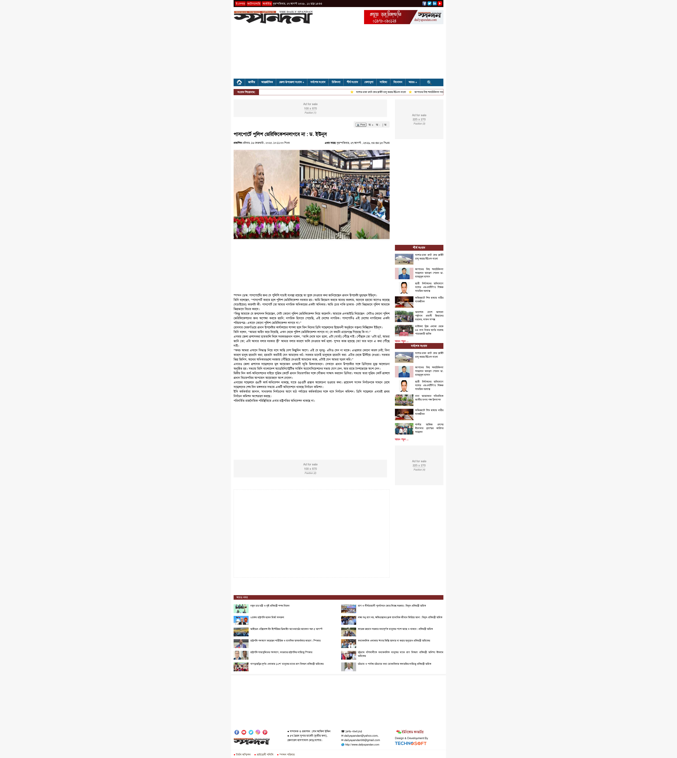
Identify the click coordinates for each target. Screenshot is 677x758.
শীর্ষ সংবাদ (352, 82)
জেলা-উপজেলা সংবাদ (290, 82)
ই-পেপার (240, 3)
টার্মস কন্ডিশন (242, 754)
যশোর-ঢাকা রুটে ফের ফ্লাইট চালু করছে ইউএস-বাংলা (362, 92)
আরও (412, 82)
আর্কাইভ (267, 3)
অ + (371, 125)
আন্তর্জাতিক (267, 82)
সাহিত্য (383, 82)
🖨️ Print (361, 124)
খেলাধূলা (368, 82)
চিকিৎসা (336, 82)
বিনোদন (398, 82)
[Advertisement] (338, 52)
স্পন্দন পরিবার (286, 754)
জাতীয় (251, 82)
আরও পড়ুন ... (401, 341)
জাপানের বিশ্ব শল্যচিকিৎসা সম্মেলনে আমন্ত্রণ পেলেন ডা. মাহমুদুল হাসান (429, 92)
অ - (378, 125)
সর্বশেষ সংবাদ (317, 82)
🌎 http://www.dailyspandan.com (360, 744)
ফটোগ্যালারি (253, 3)
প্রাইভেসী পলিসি (263, 754)
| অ (384, 125)
